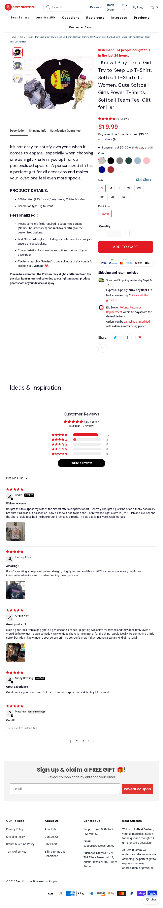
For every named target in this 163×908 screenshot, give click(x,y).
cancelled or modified (137, 321)
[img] (14, 489)
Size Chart (51, 844)
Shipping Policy (15, 836)
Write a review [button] (81, 463)
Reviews (95, 7)
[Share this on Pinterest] (139, 337)
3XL (102, 197)
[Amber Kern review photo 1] (15, 652)
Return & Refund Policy (20, 844)
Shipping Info (37, 130)
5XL (124, 197)
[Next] (91, 82)
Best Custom (24, 881)
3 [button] (83, 741)
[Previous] (27, 82)
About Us (50, 829)
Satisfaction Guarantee (65, 130)
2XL (139, 188)
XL (129, 188)
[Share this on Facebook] (127, 337)
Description (17, 130)
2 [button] (77, 741)
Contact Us (51, 836)
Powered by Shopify (45, 881)
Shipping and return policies (118, 273)
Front (104, 213)
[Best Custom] (19, 7)
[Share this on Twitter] (115, 337)
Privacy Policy (14, 829)
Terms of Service (16, 851)
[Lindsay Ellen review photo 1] (15, 590)
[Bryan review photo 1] (15, 531)
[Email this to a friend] (102, 348)
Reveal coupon (137, 789)
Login (141, 7)
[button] (70, 18)
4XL (113, 197)
